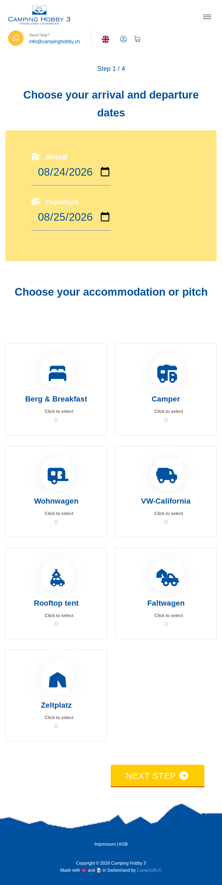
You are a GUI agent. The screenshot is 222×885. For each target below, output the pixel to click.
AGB (123, 844)
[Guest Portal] (123, 39)
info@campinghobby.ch (54, 41)
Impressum (105, 844)
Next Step (152, 776)
